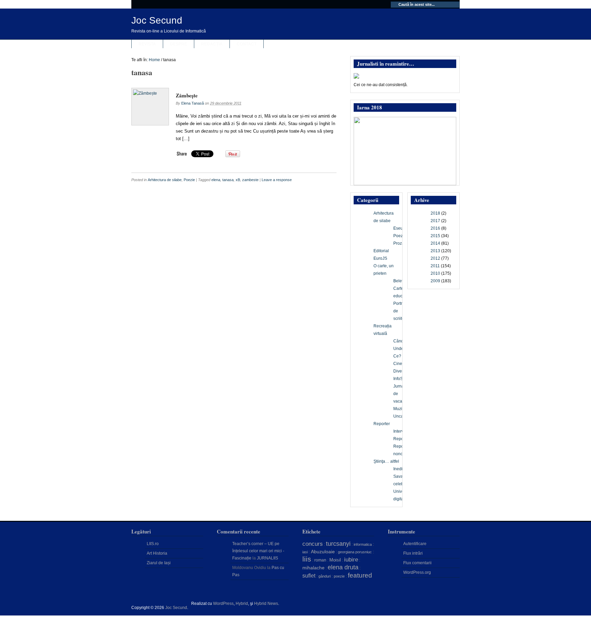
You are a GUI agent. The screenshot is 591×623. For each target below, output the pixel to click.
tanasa (228, 180)
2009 (435, 281)
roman (320, 560)
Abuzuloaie (323, 551)
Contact (247, 44)
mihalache (313, 567)
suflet (308, 576)
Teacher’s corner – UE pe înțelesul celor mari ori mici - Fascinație (258, 550)
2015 (435, 235)
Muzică (400, 408)
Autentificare (414, 543)
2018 (435, 213)
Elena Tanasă (192, 103)
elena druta (343, 567)
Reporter (381, 423)
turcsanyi (338, 543)
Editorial (381, 250)
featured (360, 575)
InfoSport (401, 378)
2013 (435, 250)
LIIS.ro (153, 543)
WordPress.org (417, 572)
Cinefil (399, 363)
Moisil (335, 560)
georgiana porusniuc (355, 552)
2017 (435, 220)
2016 (435, 228)
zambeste (250, 180)
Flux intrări (413, 553)
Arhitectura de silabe (165, 180)
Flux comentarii (417, 562)
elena (215, 180)
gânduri (324, 576)
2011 (435, 265)
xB (238, 180)
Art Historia (157, 553)
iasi (305, 552)
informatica (363, 544)
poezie (339, 576)
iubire (351, 559)
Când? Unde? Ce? (399, 348)
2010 (435, 273)
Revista (147, 44)
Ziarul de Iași (159, 562)
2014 (435, 243)
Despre (178, 44)
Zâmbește (187, 95)
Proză (398, 243)
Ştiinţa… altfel (386, 461)
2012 (435, 258)
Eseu (398, 228)
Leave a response (277, 180)
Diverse (400, 371)
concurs (312, 543)
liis (306, 559)
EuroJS (380, 258)
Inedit (398, 468)
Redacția (212, 44)
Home (154, 59)
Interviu (400, 431)
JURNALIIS (267, 558)
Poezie (189, 180)
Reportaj (401, 438)
